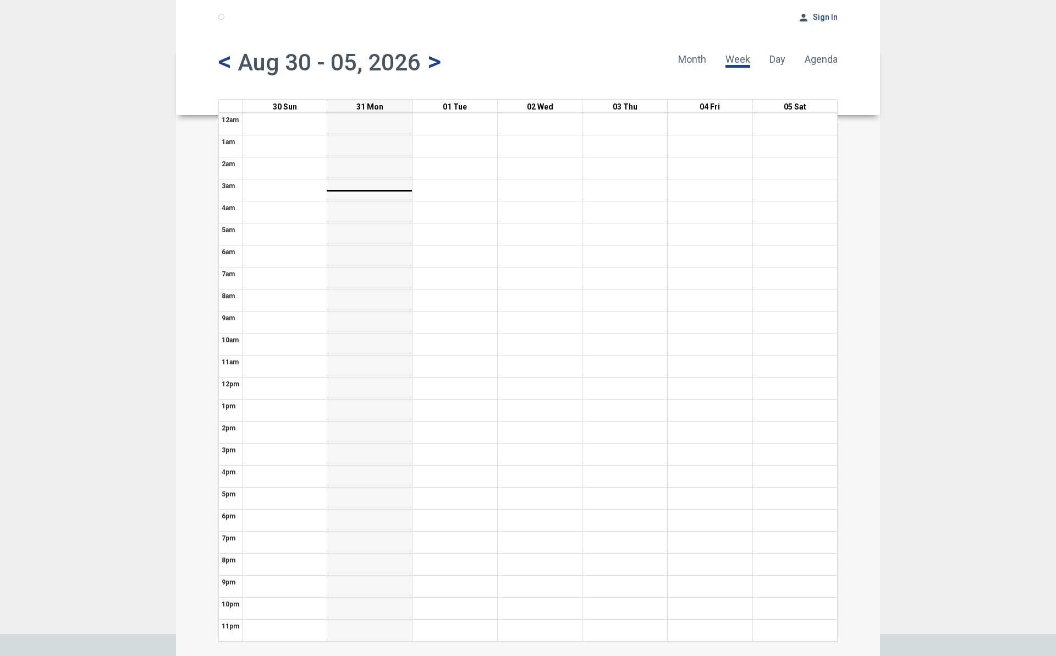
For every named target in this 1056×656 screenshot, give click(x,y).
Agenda (821, 59)
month (692, 59)
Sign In (825, 17)
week (737, 59)
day (777, 59)
